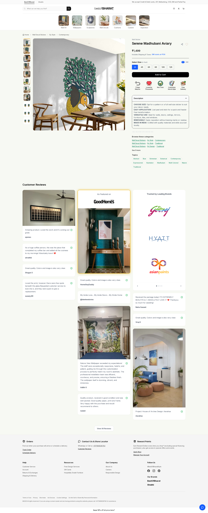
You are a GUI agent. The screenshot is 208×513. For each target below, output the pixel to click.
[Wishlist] (174, 9)
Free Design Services (72, 467)
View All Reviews (104, 428)
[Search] (69, 9)
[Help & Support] (202, 507)
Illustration (150, 163)
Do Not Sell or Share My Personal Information (83, 497)
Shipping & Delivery (30, 476)
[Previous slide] (137, 286)
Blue (144, 159)
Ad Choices (51, 497)
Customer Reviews (84, 449)
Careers (108, 470)
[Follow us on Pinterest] (159, 470)
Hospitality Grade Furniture (73, 473)
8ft (156, 67)
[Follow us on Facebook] (148, 470)
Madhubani (161, 163)
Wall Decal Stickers (39, 35)
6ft (149, 67)
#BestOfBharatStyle (154, 467)
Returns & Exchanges (30, 473)
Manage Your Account (141, 455)
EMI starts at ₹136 (158, 54)
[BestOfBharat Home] (104, 8)
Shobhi (40, 2)
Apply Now (137, 452)
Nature (184, 163)
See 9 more (136, 150)
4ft (142, 67)
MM (187, 62)
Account (25, 470)
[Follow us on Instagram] (154, 470)
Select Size (140, 62)
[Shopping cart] (183, 9)
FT (183, 62)
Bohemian (153, 159)
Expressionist (138, 163)
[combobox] (45, 9)
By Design (151, 146)
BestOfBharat (29, 2)
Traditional (159, 143)
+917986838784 (99, 446)
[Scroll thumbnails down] (27, 168)
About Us (109, 467)
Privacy (35, 497)
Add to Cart (160, 75)
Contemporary (64, 35)
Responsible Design (113, 473)
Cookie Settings (62, 497)
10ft (163, 67)
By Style (52, 35)
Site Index (42, 497)
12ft (170, 67)
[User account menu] (179, 9)
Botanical (163, 159)
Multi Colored (173, 163)
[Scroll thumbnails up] (27, 39)
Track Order (27, 450)
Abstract (136, 159)
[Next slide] (181, 286)
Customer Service (29, 467)
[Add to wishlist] (187, 44)
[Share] (182, 44)
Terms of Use (27, 497)
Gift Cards (67, 470)
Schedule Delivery (29, 453)
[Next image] (121, 84)
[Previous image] (37, 84)
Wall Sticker (136, 39)
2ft (135, 67)
